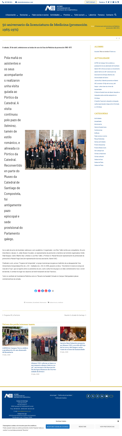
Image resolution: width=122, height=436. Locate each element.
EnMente (96, 133)
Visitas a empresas (100, 153)
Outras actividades (100, 142)
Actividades (55, 15)
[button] (118, 421)
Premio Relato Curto (100, 148)
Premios (67, 15)
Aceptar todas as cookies (57, 426)
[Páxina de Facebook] (88, 396)
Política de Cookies (61, 398)
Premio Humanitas (99, 145)
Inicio (92, 26)
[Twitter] (93, 396)
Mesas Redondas (99, 139)
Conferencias (98, 130)
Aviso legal (53, 395)
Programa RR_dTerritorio (12, 315)
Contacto (109, 15)
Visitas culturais (99, 156)
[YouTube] (107, 396)
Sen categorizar (99, 150)
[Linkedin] (102, 396)
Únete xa (112, 51)
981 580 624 (8, 2)
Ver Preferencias (107, 426)
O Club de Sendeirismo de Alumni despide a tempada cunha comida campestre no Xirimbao (107, 95)
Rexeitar (82, 426)
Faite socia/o (90, 2)
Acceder (96, 51)
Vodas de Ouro (98, 159)
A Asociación (11, 15)
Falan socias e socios (40, 15)
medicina (60, 302)
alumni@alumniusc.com (25, 2)
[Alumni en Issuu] (111, 396)
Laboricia (92, 15)
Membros (102, 2)
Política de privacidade (65, 395)
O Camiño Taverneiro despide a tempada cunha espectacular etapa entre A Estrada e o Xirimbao (106, 104)
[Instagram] (97, 396)
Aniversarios (43, 302)
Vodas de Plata (98, 162)
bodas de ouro (53, 302)
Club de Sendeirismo (100, 127)
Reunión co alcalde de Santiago (74, 315)
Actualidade (36, 302)
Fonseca (101, 15)
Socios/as (24, 15)
